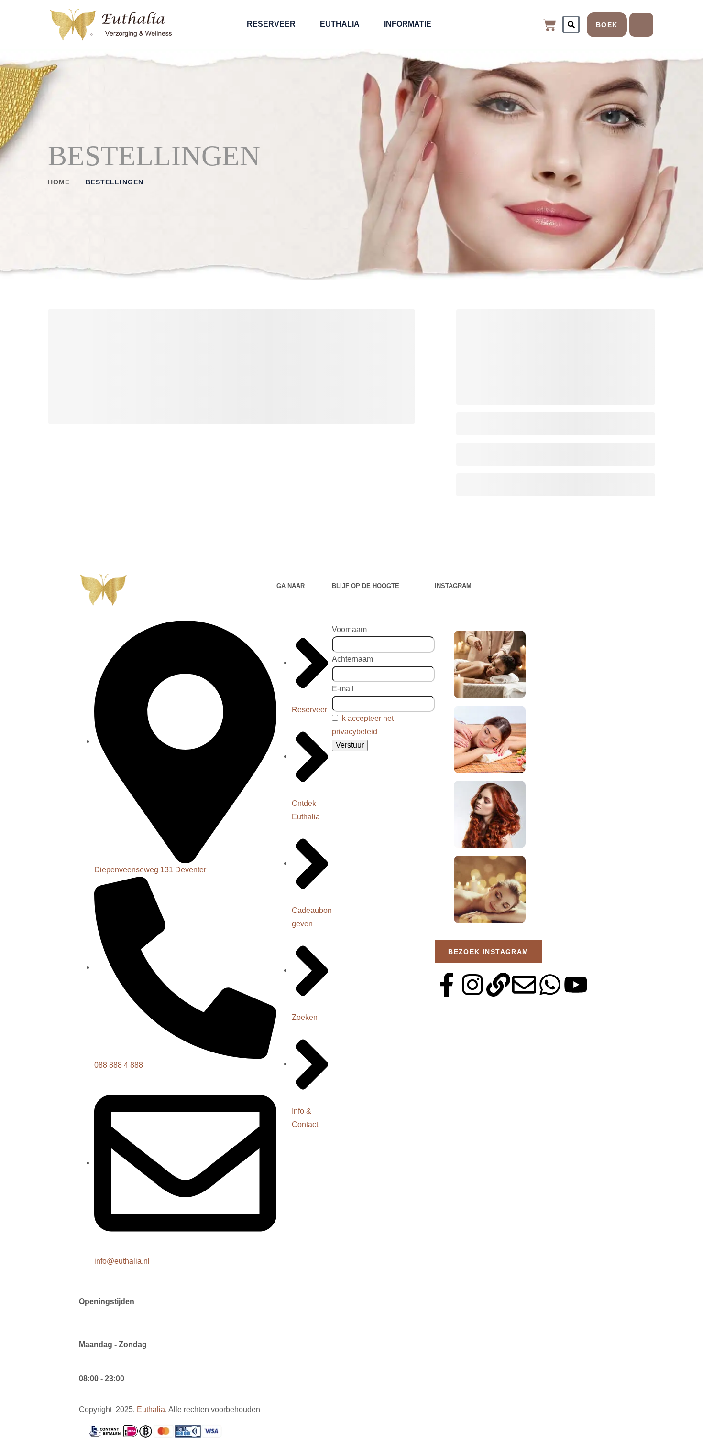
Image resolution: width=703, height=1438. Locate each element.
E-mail (343, 689)
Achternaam (352, 659)
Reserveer (271, 24)
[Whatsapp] (550, 985)
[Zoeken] (571, 24)
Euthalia (340, 24)
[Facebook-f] (447, 985)
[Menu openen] (641, 25)
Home (59, 182)
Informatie (407, 24)
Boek (607, 25)
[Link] (498, 985)
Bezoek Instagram (488, 951)
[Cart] (549, 24)
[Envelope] (524, 985)
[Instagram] (472, 985)
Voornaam (349, 629)
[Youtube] (576, 985)
